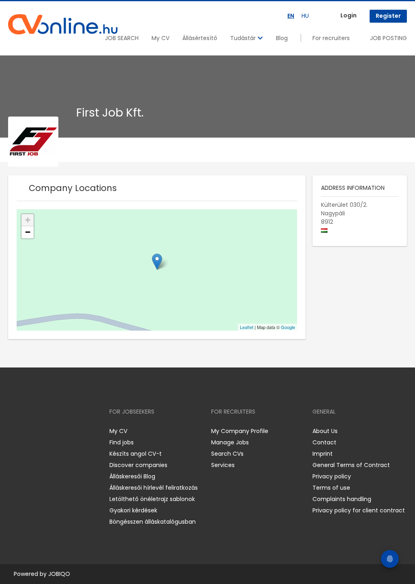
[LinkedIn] (41, 431)
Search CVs (227, 454)
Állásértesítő (199, 38)
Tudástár (243, 38)
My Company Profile (239, 431)
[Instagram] (27, 431)
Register (388, 16)
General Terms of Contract (351, 465)
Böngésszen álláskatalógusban (152, 522)
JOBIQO (59, 574)
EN (290, 16)
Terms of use (331, 488)
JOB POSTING (388, 38)
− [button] (27, 232)
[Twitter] (52, 431)
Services (223, 465)
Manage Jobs (230, 442)
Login (348, 15)
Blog (282, 38)
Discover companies (138, 465)
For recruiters (331, 38)
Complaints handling (341, 499)
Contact (324, 442)
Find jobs (121, 442)
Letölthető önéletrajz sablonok (152, 499)
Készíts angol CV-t (135, 454)
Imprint (322, 454)
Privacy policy (331, 476)
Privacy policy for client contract (358, 510)
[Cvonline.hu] (63, 24)
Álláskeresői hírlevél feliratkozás (153, 488)
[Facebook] (14, 431)
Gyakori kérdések (133, 510)
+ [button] (27, 220)
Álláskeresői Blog (132, 476)
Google (288, 327)
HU (305, 16)
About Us (325, 431)
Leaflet (246, 327)
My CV (160, 38)
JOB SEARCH (122, 38)
